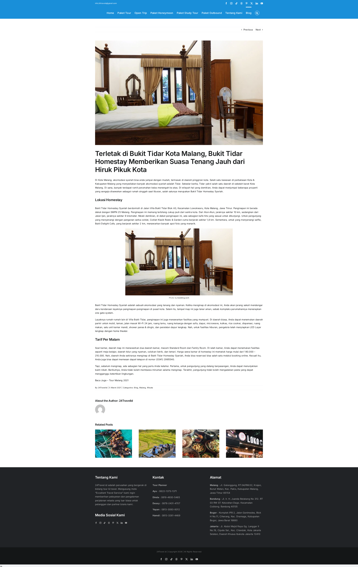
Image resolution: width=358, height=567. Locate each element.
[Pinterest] (113, 523)
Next (258, 29)
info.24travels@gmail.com (106, 3)
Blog (136, 387)
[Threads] (109, 523)
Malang (142, 387)
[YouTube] (126, 523)
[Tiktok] (105, 523)
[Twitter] (117, 523)
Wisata (150, 387)
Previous (248, 29)
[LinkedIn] (122, 523)
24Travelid (102, 387)
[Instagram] (100, 523)
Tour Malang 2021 (119, 380)
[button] (257, 13)
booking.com (183, 298)
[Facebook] (96, 523)
